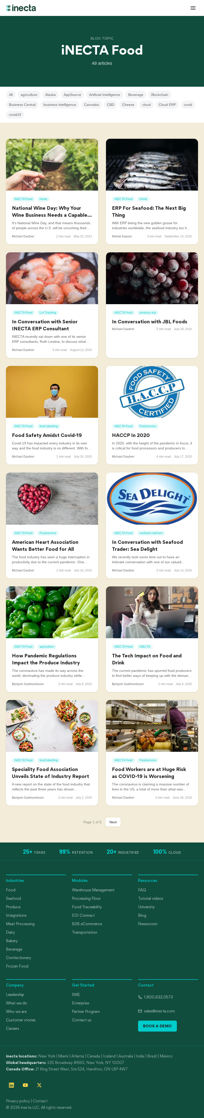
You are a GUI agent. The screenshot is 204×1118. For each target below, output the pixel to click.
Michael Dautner (23, 236)
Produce (13, 907)
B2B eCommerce (87, 923)
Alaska (50, 95)
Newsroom (147, 923)
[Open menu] (193, 8)
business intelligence (60, 105)
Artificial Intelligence (104, 95)
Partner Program (86, 1011)
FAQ (142, 890)
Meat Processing (20, 923)
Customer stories (21, 1020)
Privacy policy (18, 1101)
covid (188, 105)
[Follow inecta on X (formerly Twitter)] (39, 1085)
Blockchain (159, 95)
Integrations (16, 915)
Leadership (15, 994)
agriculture (29, 95)
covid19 (15, 115)
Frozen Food (17, 966)
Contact (40, 1101)
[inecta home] (21, 7)
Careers (12, 1028)
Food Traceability (87, 907)
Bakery (12, 940)
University (146, 907)
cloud (146, 105)
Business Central (22, 105)
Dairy (10, 932)
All (11, 95)
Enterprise (80, 1003)
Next (113, 822)
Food (10, 890)
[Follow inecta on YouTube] (25, 1085)
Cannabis (91, 105)
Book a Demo (157, 1026)
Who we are (16, 1011)
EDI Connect (83, 915)
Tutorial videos (150, 898)
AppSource (72, 95)
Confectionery (18, 957)
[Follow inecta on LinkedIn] (11, 1085)
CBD (110, 105)
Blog (142, 915)
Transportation (84, 932)
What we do (16, 1003)
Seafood (13, 898)
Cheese (128, 105)
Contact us (81, 1020)
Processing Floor (86, 898)
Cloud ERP (167, 105)
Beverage (135, 95)
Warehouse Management (93, 890)
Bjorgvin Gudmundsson (28, 684)
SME (76, 994)
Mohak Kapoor (122, 236)
